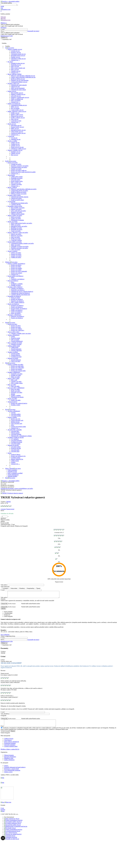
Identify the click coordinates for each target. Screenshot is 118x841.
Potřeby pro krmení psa (14, 103)
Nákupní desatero (9, 755)
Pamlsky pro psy (15, 57)
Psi (6, 47)
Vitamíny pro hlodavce (17, 288)
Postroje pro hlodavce (17, 318)
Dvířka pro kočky (16, 238)
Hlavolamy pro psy (16, 125)
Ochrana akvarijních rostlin (18, 426)
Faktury (6, 765)
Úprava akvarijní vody (17, 420)
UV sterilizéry (15, 439)
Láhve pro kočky (15, 249)
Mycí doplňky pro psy (17, 93)
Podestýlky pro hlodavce (18, 290)
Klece (12, 282)
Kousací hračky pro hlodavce (19, 308)
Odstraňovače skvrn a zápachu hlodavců (22, 291)
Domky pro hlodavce (17, 307)
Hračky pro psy (12, 124)
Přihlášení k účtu (8, 758)
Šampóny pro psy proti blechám (19, 80)
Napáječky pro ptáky (16, 374)
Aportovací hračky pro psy (18, 133)
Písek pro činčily (15, 297)
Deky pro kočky (15, 237)
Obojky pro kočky (16, 252)
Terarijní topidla (15, 353)
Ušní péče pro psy (16, 96)
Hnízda (13, 394)
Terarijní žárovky (15, 355)
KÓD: (2, 503)
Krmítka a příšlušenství (14, 372)
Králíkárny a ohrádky (17, 283)
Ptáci (6, 363)
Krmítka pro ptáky (16, 375)
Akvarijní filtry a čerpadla (15, 429)
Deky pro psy (14, 119)
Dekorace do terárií (13, 358)
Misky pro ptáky (15, 377)
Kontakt (3, 809)
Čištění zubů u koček (17, 176)
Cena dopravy (8, 740)
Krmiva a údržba (12, 417)
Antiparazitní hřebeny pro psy (19, 82)
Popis (2, 726)
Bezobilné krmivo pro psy (18, 55)
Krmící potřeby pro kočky (15, 242)
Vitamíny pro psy (15, 71)
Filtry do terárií (15, 339)
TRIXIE (8, 501)
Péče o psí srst (15, 69)
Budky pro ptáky (15, 391)
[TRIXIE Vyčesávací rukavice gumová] (12, 493)
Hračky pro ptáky (12, 398)
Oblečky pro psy (15, 153)
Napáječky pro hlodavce (17, 279)
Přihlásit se (4, 23)
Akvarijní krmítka (16, 415)
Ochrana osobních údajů (10, 746)
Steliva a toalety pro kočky (15, 215)
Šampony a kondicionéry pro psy (20, 97)
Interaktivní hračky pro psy (18, 130)
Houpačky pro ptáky (16, 392)
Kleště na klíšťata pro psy (18, 79)
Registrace (3, 27)
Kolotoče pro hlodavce (17, 305)
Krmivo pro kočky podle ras (18, 170)
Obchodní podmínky (9, 745)
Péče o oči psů (15, 66)
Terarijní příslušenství (17, 341)
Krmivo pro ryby (15, 419)
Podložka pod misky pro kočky (19, 248)
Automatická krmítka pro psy (19, 105)
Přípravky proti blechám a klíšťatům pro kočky (24, 189)
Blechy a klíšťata (12, 187)
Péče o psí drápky (16, 100)
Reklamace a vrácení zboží (11, 768)
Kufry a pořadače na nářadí (15, 473)
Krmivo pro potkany (16, 273)
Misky (13, 277)
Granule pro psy (15, 51)
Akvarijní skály (15, 450)
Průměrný (22, 588)
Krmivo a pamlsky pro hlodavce (16, 263)
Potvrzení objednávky (10, 756)
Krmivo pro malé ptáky (17, 366)
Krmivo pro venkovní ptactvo (19, 403)
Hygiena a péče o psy (13, 83)
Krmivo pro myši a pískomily (19, 271)
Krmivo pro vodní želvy (17, 330)
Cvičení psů (11, 136)
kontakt (4, 41)
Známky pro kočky (16, 256)
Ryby (6, 409)
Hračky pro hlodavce (13, 304)
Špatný (38, 588)
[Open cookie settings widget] (3, 838)
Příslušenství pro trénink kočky (19, 203)
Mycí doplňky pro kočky (18, 207)
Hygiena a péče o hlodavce (15, 287)
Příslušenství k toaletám (17, 220)
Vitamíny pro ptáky (16, 381)
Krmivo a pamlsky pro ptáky (15, 364)
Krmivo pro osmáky (16, 268)
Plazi (6, 322)
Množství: (3, 518)
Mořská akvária (15, 422)
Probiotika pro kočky (17, 178)
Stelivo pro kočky (16, 217)
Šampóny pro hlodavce (17, 301)
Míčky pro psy (15, 128)
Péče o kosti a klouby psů (18, 68)
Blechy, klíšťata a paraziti (14, 74)
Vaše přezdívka (5, 714)
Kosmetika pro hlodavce (14, 296)
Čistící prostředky (12, 470)
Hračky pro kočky (13, 221)
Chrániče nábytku (16, 204)
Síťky (12, 425)
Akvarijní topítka (15, 443)
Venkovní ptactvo (12, 401)
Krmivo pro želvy (16, 325)
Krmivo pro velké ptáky (17, 367)
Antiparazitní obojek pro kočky (19, 190)
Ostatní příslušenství (13, 474)
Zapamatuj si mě (6, 39)
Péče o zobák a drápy (17, 383)
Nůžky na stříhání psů (17, 99)
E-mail (2, 29)
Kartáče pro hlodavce (17, 299)
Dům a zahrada (9, 468)
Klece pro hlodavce (13, 280)
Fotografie (3, 715)
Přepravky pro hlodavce (17, 316)
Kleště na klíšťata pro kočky (18, 192)
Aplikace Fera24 (8, 738)
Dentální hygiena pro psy (18, 63)
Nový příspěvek (5, 634)
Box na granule (15, 108)
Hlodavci (7, 262)
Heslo (2, 31)
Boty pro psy (14, 155)
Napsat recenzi (10, 509)
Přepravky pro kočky (17, 235)
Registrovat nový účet (7, 36)
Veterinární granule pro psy (18, 54)
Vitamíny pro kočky (16, 184)
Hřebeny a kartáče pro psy (18, 94)
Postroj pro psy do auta (17, 147)
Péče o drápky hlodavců (17, 302)
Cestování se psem (16, 120)
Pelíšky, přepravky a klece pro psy (17, 111)
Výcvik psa (14, 138)
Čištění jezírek (15, 460)
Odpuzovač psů (15, 86)
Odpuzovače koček (16, 198)
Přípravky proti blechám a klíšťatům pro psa (23, 75)
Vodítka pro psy (15, 144)
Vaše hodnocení (5, 586)
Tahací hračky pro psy (17, 131)
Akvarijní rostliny (16, 446)
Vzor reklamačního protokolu (12, 770)
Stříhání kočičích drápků (17, 214)
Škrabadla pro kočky (16, 229)
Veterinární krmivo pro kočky (19, 167)
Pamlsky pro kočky (16, 169)
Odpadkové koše (12, 471)
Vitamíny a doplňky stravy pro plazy (21, 333)
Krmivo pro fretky (16, 266)
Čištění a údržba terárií (14, 346)
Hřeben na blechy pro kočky (19, 193)
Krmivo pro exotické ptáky (18, 370)
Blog (6, 478)
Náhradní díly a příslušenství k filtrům (21, 436)
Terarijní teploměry (16, 349)
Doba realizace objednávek (11, 741)
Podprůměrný (30, 588)
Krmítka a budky (15, 405)
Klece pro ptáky (15, 389)
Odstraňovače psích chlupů (18, 89)
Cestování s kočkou (16, 240)
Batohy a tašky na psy (17, 114)
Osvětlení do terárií (16, 356)
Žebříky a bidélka (16, 395)
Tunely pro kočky (16, 231)
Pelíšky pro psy (15, 113)
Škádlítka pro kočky (16, 228)
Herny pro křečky (16, 313)
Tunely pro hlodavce (16, 311)
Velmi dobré (14, 588)
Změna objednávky (9, 760)
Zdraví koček (11, 175)
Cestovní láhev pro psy (17, 110)
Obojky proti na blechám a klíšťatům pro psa (23, 77)
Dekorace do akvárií (13, 445)
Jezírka (9, 453)
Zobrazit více (15, 60)
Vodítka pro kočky (16, 257)
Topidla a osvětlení (13, 352)
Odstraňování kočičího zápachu (19, 197)
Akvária (13, 412)
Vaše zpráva (4, 597)
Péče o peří (14, 380)
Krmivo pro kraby (16, 327)
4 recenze (3, 509)
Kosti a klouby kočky (17, 181)
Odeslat (3, 608)
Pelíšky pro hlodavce (16, 310)
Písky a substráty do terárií (15, 342)
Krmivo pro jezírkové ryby (18, 456)
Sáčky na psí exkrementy (18, 88)
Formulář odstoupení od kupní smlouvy (15, 767)
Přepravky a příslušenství (14, 315)
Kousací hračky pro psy (17, 127)
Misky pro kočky (15, 245)
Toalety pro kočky (16, 218)
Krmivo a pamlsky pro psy (15, 49)
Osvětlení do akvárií (16, 442)
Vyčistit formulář (5, 731)
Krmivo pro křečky (16, 265)
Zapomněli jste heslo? (33, 31)
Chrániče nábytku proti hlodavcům (20, 294)
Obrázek (3, 599)
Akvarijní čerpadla (16, 434)
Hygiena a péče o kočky (14, 195)
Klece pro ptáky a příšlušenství (16, 387)
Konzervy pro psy (16, 52)
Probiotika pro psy (16, 65)
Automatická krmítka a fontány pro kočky (22, 243)
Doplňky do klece (16, 285)
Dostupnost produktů (10, 743)
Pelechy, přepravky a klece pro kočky (18, 232)
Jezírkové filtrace (15, 454)
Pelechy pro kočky (16, 234)
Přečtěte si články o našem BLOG (10, 749)
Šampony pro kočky (16, 212)
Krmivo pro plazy (12, 324)
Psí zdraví (10, 61)
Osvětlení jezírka (15, 457)
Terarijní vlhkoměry (16, 350)
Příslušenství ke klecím (17, 397)
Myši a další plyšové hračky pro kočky (21, 223)
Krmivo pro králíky (16, 270)
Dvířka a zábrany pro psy (18, 117)
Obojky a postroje (12, 251)
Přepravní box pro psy (17, 116)
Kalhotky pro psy (16, 152)
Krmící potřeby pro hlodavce (15, 276)
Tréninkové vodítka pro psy (18, 148)
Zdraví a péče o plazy (13, 332)
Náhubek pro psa (15, 139)
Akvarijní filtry (15, 431)
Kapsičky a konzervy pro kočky (20, 165)
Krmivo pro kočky (13, 162)
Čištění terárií (14, 347)
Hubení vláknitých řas (17, 459)
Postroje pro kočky (16, 254)
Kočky (7, 161)
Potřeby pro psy (12, 91)
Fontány (13, 462)
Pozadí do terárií (15, 338)
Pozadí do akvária (16, 448)
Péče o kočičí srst (15, 183)
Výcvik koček (11, 201)
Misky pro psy (15, 106)
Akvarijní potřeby (16, 414)
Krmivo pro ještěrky (16, 328)
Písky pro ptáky (12, 384)
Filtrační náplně (15, 433)
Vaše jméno (4, 585)
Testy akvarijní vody (16, 423)
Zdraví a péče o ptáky (13, 378)
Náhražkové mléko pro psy (18, 58)
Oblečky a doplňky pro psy (15, 150)
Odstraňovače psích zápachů (19, 85)
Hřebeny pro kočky (16, 209)
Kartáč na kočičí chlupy (17, 200)
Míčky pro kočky (15, 224)
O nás (2, 808)
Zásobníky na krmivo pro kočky (20, 246)
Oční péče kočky (15, 179)
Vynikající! (5, 588)
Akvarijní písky (15, 451)
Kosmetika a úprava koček (15, 206)
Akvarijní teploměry (16, 440)
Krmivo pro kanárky (16, 369)
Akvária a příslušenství (14, 411)
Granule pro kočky (16, 164)
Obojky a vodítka (12, 141)
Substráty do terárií (16, 344)
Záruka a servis (8, 772)
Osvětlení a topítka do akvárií (16, 437)
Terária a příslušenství (13, 335)
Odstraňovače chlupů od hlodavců (20, 293)
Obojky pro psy (15, 142)
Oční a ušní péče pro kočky (18, 211)
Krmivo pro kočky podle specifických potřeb (23, 172)
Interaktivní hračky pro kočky (19, 226)
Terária (13, 336)
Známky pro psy (15, 145)
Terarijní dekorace (16, 360)
